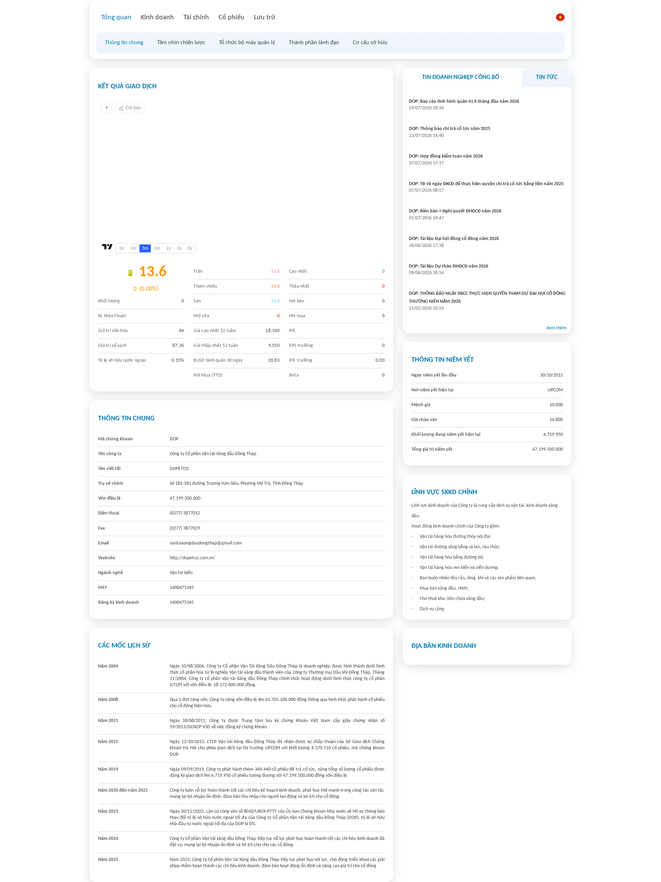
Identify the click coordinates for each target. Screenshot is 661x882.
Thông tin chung (124, 43)
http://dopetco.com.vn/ (192, 558)
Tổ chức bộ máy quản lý (247, 43)
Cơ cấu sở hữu (370, 43)
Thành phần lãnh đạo (314, 43)
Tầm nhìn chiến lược (181, 43)
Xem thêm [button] (556, 328)
